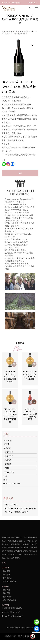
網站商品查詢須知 (9, 581)
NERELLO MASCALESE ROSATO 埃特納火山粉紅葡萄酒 (30, 414)
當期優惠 (7, 440)
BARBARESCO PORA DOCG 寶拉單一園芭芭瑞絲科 (30, 375)
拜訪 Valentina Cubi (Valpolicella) (20, 508)
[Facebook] (12, 164)
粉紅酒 (8, 460)
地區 (5, 480)
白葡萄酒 (9, 456)
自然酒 (6, 444)
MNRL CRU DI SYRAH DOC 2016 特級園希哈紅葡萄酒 (10, 376)
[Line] (4, 164)
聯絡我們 (6, 574)
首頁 (3, 31)
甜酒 (7, 468)
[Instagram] (8, 164)
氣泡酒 (8, 464)
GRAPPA (10, 472)
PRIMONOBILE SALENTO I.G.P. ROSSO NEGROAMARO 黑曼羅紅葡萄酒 (10, 415)
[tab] (20, 173)
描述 (20, 173)
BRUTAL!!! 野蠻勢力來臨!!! (16, 512)
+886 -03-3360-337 (12, 612)
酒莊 (5, 476)
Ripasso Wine (11, 504)
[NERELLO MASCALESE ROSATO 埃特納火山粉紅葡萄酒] (30, 397)
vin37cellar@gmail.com (13, 616)
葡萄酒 (9, 31)
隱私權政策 (7, 578)
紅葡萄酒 (18, 31)
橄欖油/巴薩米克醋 (12, 483)
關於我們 (6, 571)
